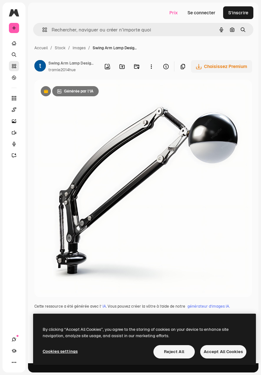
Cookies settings (60, 351)
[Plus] (14, 362)
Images (79, 48)
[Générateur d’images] (14, 121)
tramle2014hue (62, 69)
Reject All (174, 351)
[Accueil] (14, 43)
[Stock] (14, 66)
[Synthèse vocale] (14, 144)
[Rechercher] (14, 55)
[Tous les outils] (14, 98)
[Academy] (14, 351)
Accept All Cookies (223, 351)
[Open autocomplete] (42, 29)
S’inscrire (238, 13)
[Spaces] (14, 110)
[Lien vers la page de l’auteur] (40, 66)
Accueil (41, 48)
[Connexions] (14, 339)
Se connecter (201, 13)
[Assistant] (14, 155)
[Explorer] (14, 77)
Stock (60, 48)
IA (104, 306)
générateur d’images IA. (208, 306)
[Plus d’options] (151, 66)
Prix (173, 13)
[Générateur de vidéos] (14, 132)
